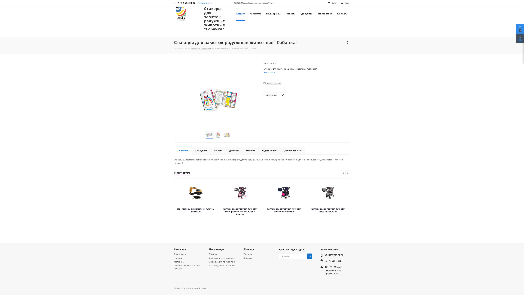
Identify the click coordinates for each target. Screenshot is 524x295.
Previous (343, 173)
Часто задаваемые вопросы (222, 265)
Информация (216, 249)
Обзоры (248, 258)
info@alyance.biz (333, 260)
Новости (178, 258)
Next (348, 173)
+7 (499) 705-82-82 (334, 255)
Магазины (179, 261)
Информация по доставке (222, 258)
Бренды (248, 254)
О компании (180, 254)
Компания (180, 249)
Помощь (213, 254)
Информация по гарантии (222, 261)
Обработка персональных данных (187, 266)
